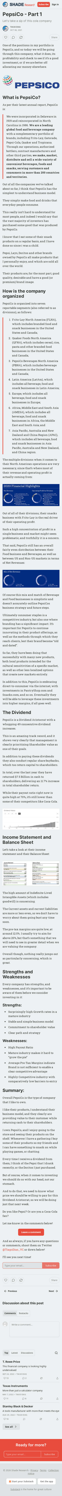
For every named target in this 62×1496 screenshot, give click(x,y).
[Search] (56, 1353)
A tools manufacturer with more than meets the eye (31, 1410)
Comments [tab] (10, 1313)
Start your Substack (23, 1481)
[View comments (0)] (13, 37)
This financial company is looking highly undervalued (24, 1368)
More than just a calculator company (23, 1390)
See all (9, 1426)
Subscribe (44, 4)
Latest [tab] (14, 1352)
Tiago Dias (15, 27)
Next (51, 1291)
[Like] (6, 37)
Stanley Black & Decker (18, 1406)
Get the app (46, 1481)
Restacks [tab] (23, 1313)
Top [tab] (6, 1352)
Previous (12, 1291)
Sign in (55, 4)
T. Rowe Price (11, 1361)
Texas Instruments (15, 1386)
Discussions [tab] (27, 1352)
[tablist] (16, 1313)
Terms (43, 1470)
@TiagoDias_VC (13, 1249)
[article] (31, 1370)
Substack (15, 1489)
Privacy (34, 1470)
